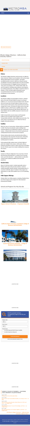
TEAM (18, 419)
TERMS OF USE (4, 419)
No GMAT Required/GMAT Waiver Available (13, 330)
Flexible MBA (5, 63)
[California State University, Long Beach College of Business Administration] (15, 216)
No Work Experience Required (10, 332)
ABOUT (15, 419)
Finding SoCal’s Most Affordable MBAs (9, 395)
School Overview (5, 60)
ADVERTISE (26, 419)
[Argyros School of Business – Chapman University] (15, 196)
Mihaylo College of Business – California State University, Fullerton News (14, 392)
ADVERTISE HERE (15, 284)
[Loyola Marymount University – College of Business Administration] (15, 236)
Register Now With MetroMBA (11, 69)
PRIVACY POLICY (10, 419)
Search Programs (6, 47)
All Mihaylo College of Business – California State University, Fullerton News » (18, 413)
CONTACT (21, 419)
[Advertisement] (15, 30)
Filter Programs (15, 336)
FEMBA (3, 66)
